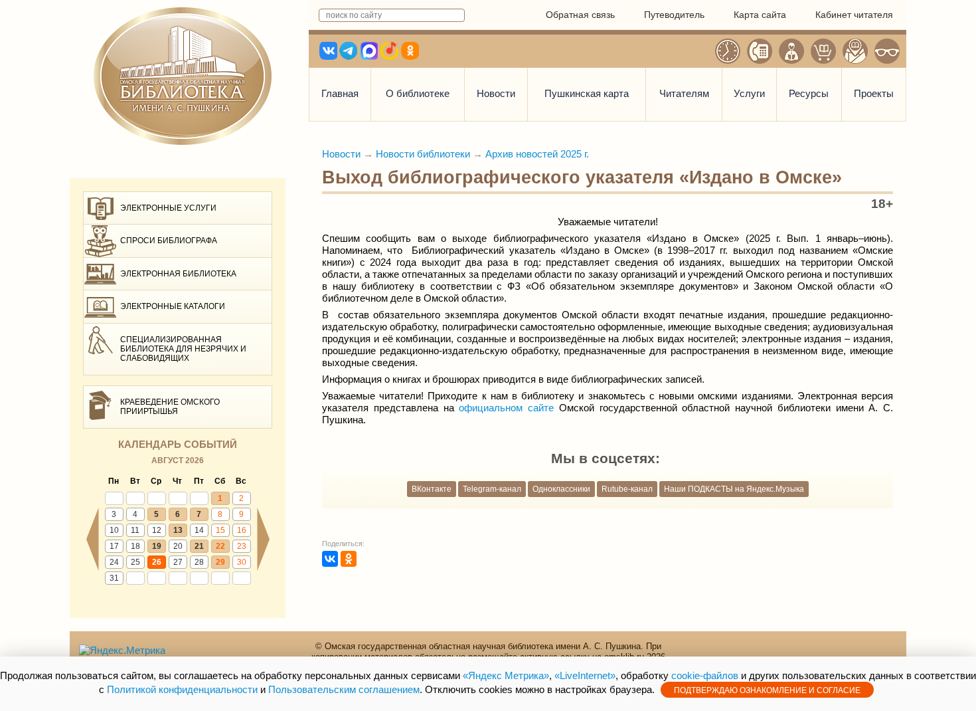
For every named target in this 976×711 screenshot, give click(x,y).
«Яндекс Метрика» (506, 675)
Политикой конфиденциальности (182, 689)
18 (135, 546)
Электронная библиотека (178, 273)
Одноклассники (561, 489)
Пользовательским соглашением (344, 689)
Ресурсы (809, 93)
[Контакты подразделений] (759, 51)
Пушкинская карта (586, 93)
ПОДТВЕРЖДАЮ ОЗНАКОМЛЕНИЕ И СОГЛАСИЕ (767, 690)
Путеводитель (674, 14)
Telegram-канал (492, 489)
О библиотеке (417, 93)
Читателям (684, 93)
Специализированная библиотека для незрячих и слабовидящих (183, 349)
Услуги (749, 93)
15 (220, 530)
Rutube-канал (627, 489)
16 (241, 530)
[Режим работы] (727, 51)
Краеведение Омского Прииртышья (170, 406)
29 (220, 562)
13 (178, 530)
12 (156, 530)
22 (220, 546)
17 (114, 546)
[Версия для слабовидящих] (887, 51)
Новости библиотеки (423, 153)
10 (114, 530)
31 (114, 578)
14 (199, 530)
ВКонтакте (431, 489)
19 (156, 546)
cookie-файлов (704, 675)
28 (199, 562)
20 (178, 546)
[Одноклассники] (349, 559)
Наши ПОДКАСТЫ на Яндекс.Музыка (734, 489)
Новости (496, 93)
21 (199, 546)
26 (156, 562)
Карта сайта (760, 14)
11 (135, 530)
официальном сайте (506, 407)
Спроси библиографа (168, 240)
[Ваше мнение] (791, 51)
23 (241, 546)
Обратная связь (580, 14)
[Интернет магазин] (823, 51)
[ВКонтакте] (330, 559)
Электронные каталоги (172, 306)
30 (241, 562)
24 (114, 562)
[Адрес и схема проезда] (855, 51)
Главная (340, 93)
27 (178, 562)
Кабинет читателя (854, 14)
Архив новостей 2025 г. (537, 153)
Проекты (874, 93)
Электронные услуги (168, 208)
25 (135, 562)
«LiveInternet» (584, 675)
